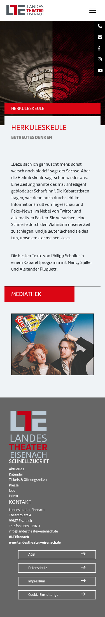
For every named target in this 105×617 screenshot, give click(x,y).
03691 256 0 (31, 526)
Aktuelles (16, 469)
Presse (14, 485)
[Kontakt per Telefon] (99, 26)
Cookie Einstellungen (44, 594)
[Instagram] (99, 59)
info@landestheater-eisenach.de (33, 531)
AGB (31, 554)
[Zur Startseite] (42, 10)
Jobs (12, 490)
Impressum (36, 581)
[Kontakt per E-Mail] (99, 37)
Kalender (16, 474)
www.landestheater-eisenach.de (35, 542)
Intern (13, 496)
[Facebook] (99, 48)
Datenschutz (37, 568)
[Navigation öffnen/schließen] (93, 10)
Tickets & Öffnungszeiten (28, 480)
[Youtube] (99, 70)
